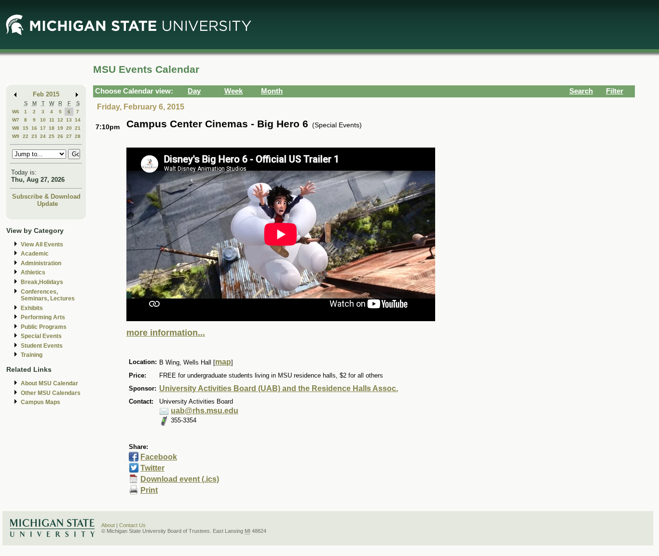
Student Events (42, 345)
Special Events (41, 336)
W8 (15, 128)
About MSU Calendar (49, 383)
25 (52, 136)
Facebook (158, 457)
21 (78, 128)
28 (78, 136)
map (223, 362)
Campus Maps (40, 402)
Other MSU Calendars (51, 393)
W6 (15, 111)
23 (34, 136)
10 (43, 119)
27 (69, 136)
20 (69, 128)
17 (43, 128)
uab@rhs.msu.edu (204, 411)
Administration (41, 263)
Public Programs (44, 327)
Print (149, 490)
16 (34, 128)
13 (69, 119)
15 (25, 128)
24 (43, 136)
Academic (35, 253)
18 (52, 128)
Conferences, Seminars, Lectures (48, 295)
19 (60, 128)
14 (78, 119)
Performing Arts (43, 317)
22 (25, 136)
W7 (15, 119)
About (108, 525)
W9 (15, 136)
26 (60, 136)
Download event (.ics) (179, 479)
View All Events (42, 244)
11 (52, 119)
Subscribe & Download (46, 196)
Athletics (33, 272)
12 (60, 119)
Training (31, 355)
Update (47, 203)
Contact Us (132, 525)
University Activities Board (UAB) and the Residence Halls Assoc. (278, 388)
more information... (165, 333)
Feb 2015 (46, 94)
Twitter (152, 468)
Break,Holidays (42, 282)
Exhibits (32, 308)
